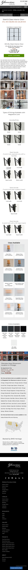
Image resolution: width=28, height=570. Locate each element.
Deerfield (23, 395)
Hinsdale (9, 401)
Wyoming (15, 417)
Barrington (24, 380)
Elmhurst (3, 398)
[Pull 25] (19, 126)
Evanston (7, 398)
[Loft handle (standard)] (9, 162)
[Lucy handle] (19, 195)
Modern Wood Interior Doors (8, 546)
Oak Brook (23, 406)
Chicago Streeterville (5, 393)
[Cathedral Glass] (19, 307)
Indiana (2, 417)
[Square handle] (9, 174)
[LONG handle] (9, 195)
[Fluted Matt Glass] (19, 292)
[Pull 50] (19, 139)
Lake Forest (8, 403)
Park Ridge (8, 408)
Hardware (4, 507)
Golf (25, 398)
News (3, 517)
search (26, 4)
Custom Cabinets (6, 529)
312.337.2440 (23, 1)
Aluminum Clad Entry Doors (8, 542)
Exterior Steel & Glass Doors (8, 544)
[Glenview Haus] (5, 478)
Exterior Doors (5, 484)
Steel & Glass (16, 15)
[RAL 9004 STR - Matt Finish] (17, 332)
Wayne (18, 408)
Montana (6, 417)
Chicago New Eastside (6, 388)
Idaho (25, 414)
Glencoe (17, 398)
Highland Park (4, 401)
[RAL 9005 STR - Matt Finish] (23, 332)
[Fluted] (9, 292)
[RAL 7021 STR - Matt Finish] (11, 332)
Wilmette (7, 411)
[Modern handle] (19, 174)
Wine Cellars (5, 549)
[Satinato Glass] (19, 248)
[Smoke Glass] (9, 263)
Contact (4, 560)
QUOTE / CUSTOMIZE (14, 55)
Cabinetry (4, 491)
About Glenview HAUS (7, 557)
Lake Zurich (14, 403)
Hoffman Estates (16, 401)
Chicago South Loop (20, 390)
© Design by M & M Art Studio (21, 565)
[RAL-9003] (14, 346)
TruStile (23, 15)
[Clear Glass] (9, 248)
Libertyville (23, 403)
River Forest (14, 408)
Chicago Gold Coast (9, 382)
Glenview (22, 398)
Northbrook (18, 406)
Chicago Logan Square (12, 385)
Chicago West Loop (15, 393)
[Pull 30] (9, 139)
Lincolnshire (3, 406)
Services (4, 493)
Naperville (13, 406)
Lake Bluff (3, 403)
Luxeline (5, 15)
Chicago (2, 382)
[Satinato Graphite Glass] (9, 277)
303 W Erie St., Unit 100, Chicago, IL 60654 (7, 370)
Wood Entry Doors (6, 541)
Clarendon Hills (17, 395)
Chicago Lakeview (19, 382)
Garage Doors (5, 489)
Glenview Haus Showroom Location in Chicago (11, 364)
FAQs (3, 513)
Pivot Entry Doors (6, 539)
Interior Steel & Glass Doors (8, 548)
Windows (4, 487)
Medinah (8, 406)
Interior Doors (7, 10)
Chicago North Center (16, 388)
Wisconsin (10, 417)
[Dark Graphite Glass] (19, 277)
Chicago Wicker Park (8, 395)
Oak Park (3, 408)
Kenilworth (22, 401)
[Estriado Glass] (9, 307)
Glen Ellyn (12, 398)
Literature (4, 518)
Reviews (4, 559)
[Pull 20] (9, 126)
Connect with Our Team (16, 568)
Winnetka (11, 411)
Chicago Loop (21, 385)
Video (3, 515)
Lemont (19, 403)
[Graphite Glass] (19, 263)
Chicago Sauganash (10, 390)
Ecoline (10, 15)
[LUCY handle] (19, 162)
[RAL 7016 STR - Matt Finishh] (5, 332)
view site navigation (16, 7)
